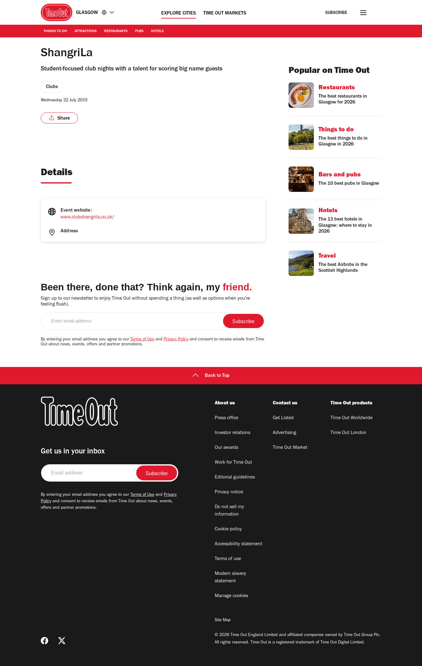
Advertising (284, 433)
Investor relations (232, 433)
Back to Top (217, 375)
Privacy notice (229, 492)
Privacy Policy (176, 340)
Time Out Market (290, 447)
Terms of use (228, 559)
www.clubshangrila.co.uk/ (87, 217)
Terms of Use (142, 340)
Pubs (139, 31)
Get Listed (283, 418)
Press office (226, 418)
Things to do (55, 31)
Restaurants (116, 31)
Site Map (222, 620)
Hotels (157, 31)
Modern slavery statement (230, 577)
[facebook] (44, 640)
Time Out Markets (224, 13)
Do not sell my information (229, 511)
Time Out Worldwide (352, 418)
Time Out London (348, 433)
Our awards (226, 447)
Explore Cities (178, 13)
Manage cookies (231, 596)
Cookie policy (228, 529)
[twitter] (61, 640)
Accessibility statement (238, 544)
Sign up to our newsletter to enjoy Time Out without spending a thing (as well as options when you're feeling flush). (145, 301)
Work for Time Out (233, 462)
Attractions (85, 31)
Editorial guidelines (235, 477)
